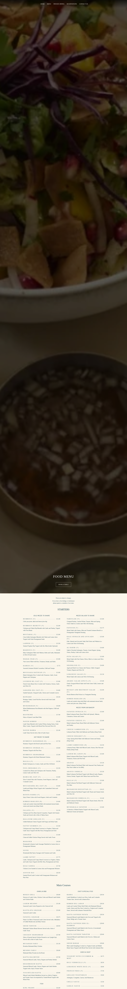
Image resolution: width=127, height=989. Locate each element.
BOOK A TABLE (63, 584)
